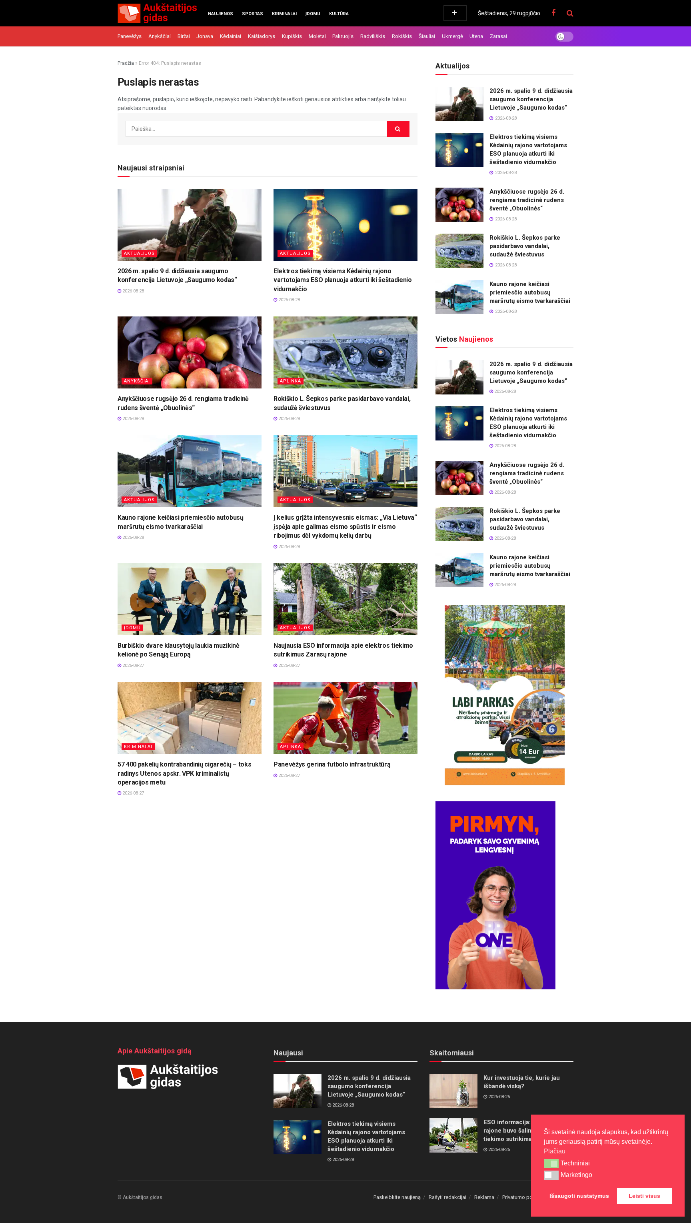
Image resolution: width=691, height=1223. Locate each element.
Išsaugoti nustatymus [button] (579, 1196)
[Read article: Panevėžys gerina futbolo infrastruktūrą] (345, 718)
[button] (551, 1163)
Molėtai (317, 36)
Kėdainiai (230, 36)
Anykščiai (159, 36)
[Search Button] (570, 13)
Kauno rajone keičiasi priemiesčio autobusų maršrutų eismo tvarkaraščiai (529, 292)
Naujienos (220, 13)
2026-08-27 (132, 665)
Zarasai (498, 36)
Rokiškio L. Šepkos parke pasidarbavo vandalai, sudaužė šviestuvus (524, 246)
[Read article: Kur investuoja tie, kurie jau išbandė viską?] (453, 1091)
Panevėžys (130, 36)
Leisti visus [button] (644, 1196)
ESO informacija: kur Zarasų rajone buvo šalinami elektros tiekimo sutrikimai (524, 1131)
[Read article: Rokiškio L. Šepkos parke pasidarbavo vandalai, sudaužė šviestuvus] (345, 352)
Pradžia (126, 63)
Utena (476, 36)
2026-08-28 (132, 291)
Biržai (184, 36)
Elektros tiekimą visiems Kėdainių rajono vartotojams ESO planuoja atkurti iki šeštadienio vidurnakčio (343, 280)
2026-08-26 (498, 1149)
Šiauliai (427, 36)
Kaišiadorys (261, 36)
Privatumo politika (522, 1197)
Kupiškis (292, 36)
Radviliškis (372, 36)
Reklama (484, 1197)
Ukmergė (452, 36)
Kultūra (339, 13)
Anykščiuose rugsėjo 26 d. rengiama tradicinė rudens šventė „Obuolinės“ (526, 200)
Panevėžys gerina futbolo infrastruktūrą (332, 764)
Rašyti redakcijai (447, 1197)
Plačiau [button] (554, 1151)
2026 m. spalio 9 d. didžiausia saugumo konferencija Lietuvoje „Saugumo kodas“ (531, 99)
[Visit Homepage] (157, 13)
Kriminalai (284, 13)
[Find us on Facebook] (553, 13)
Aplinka (290, 381)
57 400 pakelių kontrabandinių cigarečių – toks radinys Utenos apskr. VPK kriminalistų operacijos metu (184, 773)
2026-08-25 (498, 1096)
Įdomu (313, 13)
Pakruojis (342, 36)
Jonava (204, 36)
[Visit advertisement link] (504, 695)
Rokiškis (402, 36)
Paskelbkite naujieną (397, 1197)
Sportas (252, 13)
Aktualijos (139, 253)
